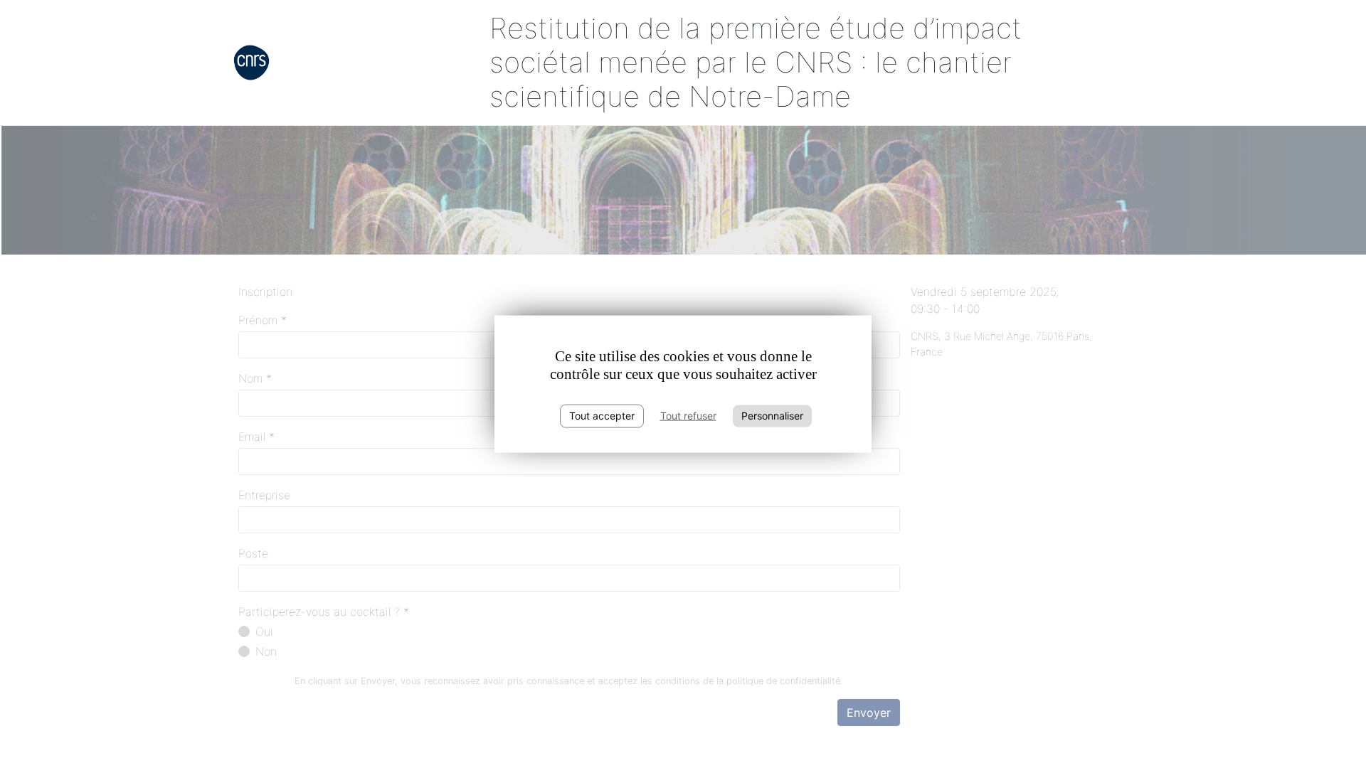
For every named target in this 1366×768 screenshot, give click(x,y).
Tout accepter (602, 416)
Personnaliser (772, 416)
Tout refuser (688, 416)
